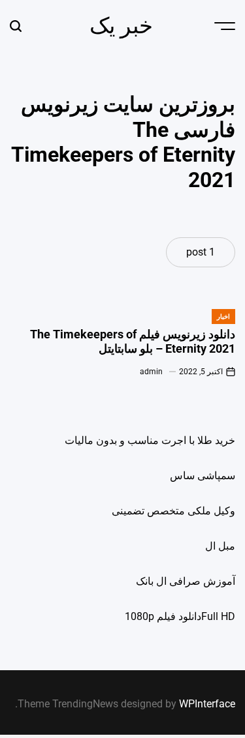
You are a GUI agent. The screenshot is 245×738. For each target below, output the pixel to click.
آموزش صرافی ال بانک (185, 581)
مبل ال (220, 546)
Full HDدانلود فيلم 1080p (180, 616)
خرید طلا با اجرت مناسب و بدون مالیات (150, 440)
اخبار (223, 316)
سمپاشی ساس (202, 475)
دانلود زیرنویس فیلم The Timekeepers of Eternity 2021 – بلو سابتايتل (132, 341)
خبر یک (121, 25)
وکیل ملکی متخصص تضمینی (173, 511)
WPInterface (207, 704)
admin (151, 371)
